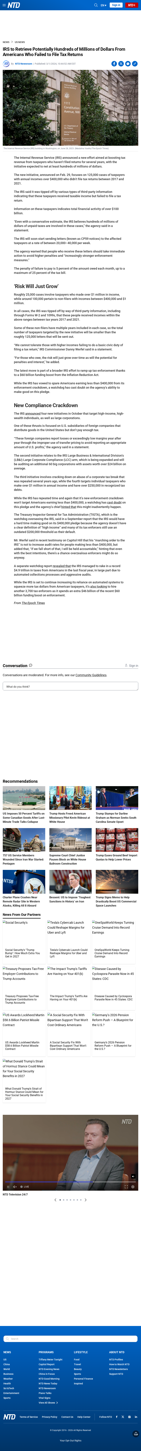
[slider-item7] (81, 1200)
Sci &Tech (8, 1388)
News (6, 42)
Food (76, 1359)
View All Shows (47, 1402)
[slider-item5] (74, 1200)
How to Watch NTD (119, 1364)
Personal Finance (83, 1378)
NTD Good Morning (49, 1378)
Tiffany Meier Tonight (50, 1359)
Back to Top (135, 1433)
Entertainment (11, 1393)
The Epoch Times (33, 603)
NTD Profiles (116, 1359)
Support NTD (116, 1374)
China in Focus (47, 1374)
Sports (6, 1398)
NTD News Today (48, 1383)
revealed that (62, 566)
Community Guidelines (90, 675)
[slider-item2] (63, 1200)
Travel (77, 1364)
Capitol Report (47, 1364)
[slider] (70, 1182)
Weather (8, 1378)
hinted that (68, 507)
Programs (46, 1352)
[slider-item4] (70, 1200)
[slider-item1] (60, 1200)
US (4, 1359)
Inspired (78, 1383)
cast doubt (114, 502)
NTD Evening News (49, 1369)
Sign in (116, 5)
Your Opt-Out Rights (70, 1440)
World (6, 1369)
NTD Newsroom (23, 63)
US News (20, 42)
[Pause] (8, 1187)
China (6, 1364)
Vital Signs (44, 1398)
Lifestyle (81, 1352)
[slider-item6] (77, 1200)
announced (33, 413)
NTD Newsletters (118, 1369)
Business (8, 1374)
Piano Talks (45, 1393)
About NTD (116, 1352)
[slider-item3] (67, 1200)
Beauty (78, 1369)
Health (7, 1383)
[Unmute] (133, 1176)
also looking (98, 586)
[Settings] (133, 1187)
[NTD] (9, 1416)
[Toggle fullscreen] (126, 1187)
